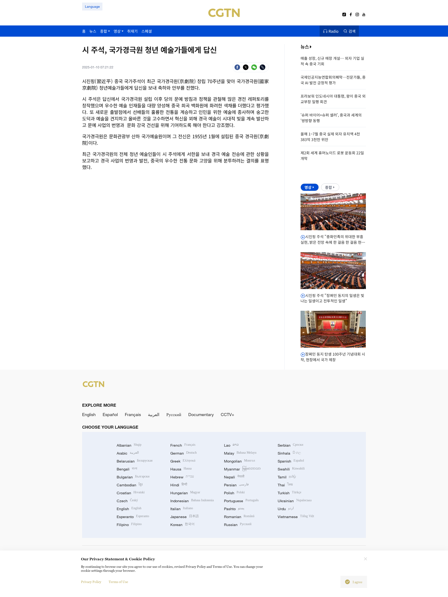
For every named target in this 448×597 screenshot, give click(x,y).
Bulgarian (133, 477)
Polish (234, 493)
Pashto (234, 508)
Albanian (129, 445)
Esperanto (133, 516)
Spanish (291, 461)
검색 (352, 31)
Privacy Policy (91, 582)
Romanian (239, 516)
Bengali (127, 469)
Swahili (291, 469)
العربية (153, 414)
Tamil (287, 477)
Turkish (289, 493)
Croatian (131, 493)
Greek (182, 461)
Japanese (184, 516)
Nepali (234, 477)
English (89, 414)
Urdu (286, 508)
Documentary (201, 414)
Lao (231, 445)
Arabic (128, 453)
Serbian (290, 445)
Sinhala (289, 453)
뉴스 (305, 46)
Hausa (181, 469)
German (183, 453)
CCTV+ (227, 414)
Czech (127, 500)
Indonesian (192, 500)
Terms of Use (118, 582)
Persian (236, 485)
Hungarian (185, 493)
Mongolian (239, 461)
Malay (240, 453)
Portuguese (241, 500)
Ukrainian (295, 500)
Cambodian (130, 485)
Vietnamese (296, 516)
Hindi (178, 485)
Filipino (129, 524)
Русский (173, 414)
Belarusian (134, 461)
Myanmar (242, 469)
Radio (334, 31)
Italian (181, 508)
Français (133, 414)
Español (110, 414)
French (182, 445)
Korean (182, 524)
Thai (285, 485)
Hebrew (182, 477)
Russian (238, 524)
